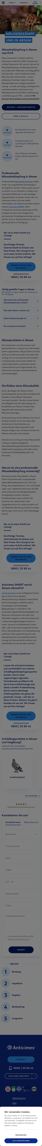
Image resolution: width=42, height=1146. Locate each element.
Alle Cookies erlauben (21, 1140)
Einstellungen (21, 1135)
